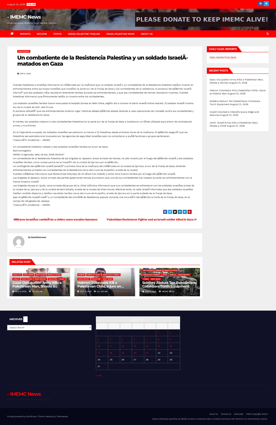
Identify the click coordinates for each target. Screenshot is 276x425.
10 (99, 346)
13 (135, 346)
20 (135, 353)
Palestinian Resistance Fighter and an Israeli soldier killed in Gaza (150, 219)
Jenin (165, 274)
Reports (25, 34)
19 (123, 353)
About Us (147, 34)
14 (147, 346)
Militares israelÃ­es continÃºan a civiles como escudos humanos (55, 219)
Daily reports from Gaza (223, 57)
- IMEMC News (24, 17)
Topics (57, 34)
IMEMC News (168, 292)
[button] (268, 33)
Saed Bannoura (38, 237)
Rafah (62, 279)
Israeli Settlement (111, 274)
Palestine (53, 279)
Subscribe (238, 414)
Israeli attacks (54, 274)
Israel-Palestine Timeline (84, 34)
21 (147, 353)
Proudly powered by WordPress (22, 416)
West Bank (107, 279)
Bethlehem (148, 270)
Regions (42, 34)
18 (111, 353)
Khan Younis (27, 279)
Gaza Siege (28, 274)
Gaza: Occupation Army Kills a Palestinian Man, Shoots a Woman (36, 286)
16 (171, 346)
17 (99, 353)
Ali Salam (37, 292)
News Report (23, 51)
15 (159, 346)
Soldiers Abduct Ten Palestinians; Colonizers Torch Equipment (169, 284)
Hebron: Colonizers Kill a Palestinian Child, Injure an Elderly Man (99, 286)
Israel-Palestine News (120, 34)
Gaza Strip (40, 274)
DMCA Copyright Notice (257, 414)
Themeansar (62, 416)
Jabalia (16, 279)
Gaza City (17, 274)
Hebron (81, 274)
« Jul (98, 375)
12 (123, 346)
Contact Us (226, 414)
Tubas (145, 279)
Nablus (173, 274)
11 (111, 346)
